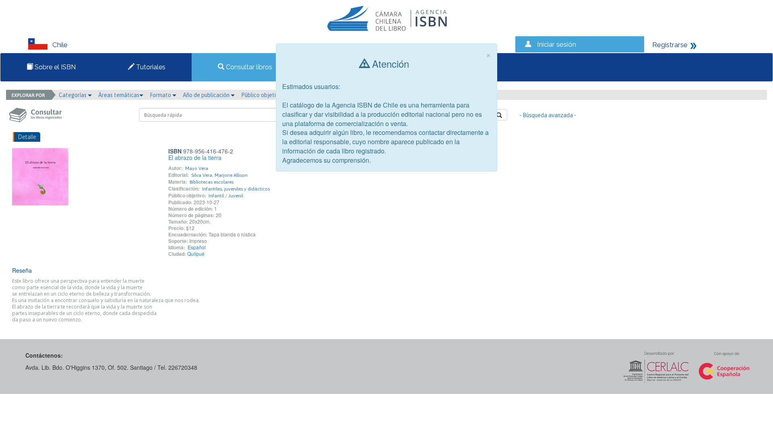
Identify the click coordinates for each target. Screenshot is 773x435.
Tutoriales (149, 67)
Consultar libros (248, 67)
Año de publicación (207, 95)
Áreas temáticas (118, 95)
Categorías (73, 95)
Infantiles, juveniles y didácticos (236, 189)
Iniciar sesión (556, 44)
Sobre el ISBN (54, 67)
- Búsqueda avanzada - (547, 115)
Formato (161, 95)
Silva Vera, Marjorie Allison (219, 175)
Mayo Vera (196, 168)
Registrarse (670, 45)
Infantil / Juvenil (226, 196)
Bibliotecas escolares (212, 182)
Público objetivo (261, 95)
